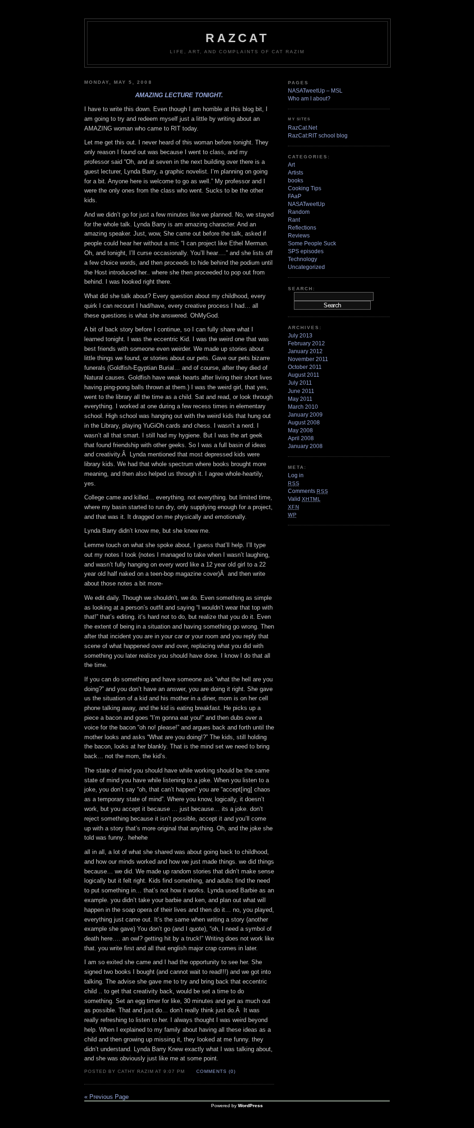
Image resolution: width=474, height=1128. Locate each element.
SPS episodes (306, 251)
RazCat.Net (302, 128)
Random (299, 212)
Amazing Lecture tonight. (179, 95)
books (295, 180)
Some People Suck (312, 243)
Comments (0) (216, 1071)
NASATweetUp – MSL (315, 90)
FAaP (294, 196)
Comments (308, 491)
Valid (304, 499)
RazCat (237, 38)
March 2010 (303, 407)
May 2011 (300, 399)
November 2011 (308, 359)
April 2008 (301, 438)
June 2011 (301, 391)
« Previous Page (106, 1096)
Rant (294, 220)
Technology (302, 259)
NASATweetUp (306, 204)
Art (291, 165)
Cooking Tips (304, 188)
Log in (296, 475)
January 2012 (305, 351)
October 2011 (305, 367)
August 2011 (303, 375)
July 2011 (300, 383)
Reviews (299, 235)
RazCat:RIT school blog (318, 135)
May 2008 (300, 430)
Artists (295, 172)
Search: (301, 288)
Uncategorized (306, 267)
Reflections (302, 227)
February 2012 (306, 343)
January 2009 (305, 414)
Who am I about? (309, 98)
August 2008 (304, 422)
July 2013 (300, 335)
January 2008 (305, 446)
